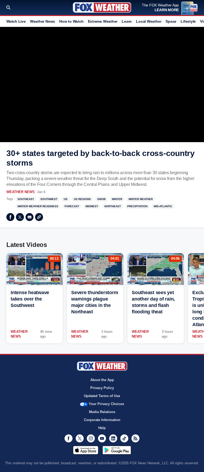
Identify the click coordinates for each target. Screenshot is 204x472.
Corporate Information (102, 420)
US (65, 199)
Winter (117, 199)
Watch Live (16, 21)
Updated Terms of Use (102, 396)
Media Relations (102, 412)
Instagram (91, 438)
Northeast (112, 206)
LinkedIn (113, 438)
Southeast (26, 199)
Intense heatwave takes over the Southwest (30, 299)
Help (102, 428)
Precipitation (137, 206)
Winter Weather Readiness (38, 206)
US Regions (82, 199)
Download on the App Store (85, 450)
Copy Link (39, 217)
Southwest (48, 199)
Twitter (20, 217)
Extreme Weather (103, 21)
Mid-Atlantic (163, 206)
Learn (127, 21)
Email (29, 217)
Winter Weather (141, 199)
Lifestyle (188, 21)
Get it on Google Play (117, 450)
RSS (135, 438)
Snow (101, 199)
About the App (102, 380)
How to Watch (71, 21)
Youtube (102, 438)
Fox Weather (102, 7)
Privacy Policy (102, 388)
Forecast (72, 206)
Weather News (42, 21)
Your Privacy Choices (106, 404)
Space (170, 21)
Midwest (92, 206)
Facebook (10, 217)
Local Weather (148, 21)
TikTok (124, 438)
